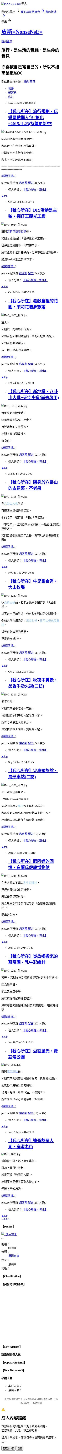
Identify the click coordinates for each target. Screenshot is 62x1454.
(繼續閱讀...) (8, 175)
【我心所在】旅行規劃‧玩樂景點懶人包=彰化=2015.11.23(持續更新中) (33, 117)
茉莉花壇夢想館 (16, 231)
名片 (11, 96)
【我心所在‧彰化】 (35, 189)
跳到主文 (6, 41)
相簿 (11, 88)
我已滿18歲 (8, 1448)
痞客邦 (23, 182)
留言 (31, 182)
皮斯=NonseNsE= (22, 32)
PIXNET (16, 1399)
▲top (4, 195)
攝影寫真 (29, 81)
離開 (20, 1448)
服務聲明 (37, 1403)
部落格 (12, 92)
